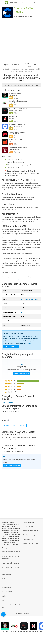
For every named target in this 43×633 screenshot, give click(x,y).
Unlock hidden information (21, 373)
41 (22, 312)
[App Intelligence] (3, 614)
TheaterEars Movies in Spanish (18, 148)
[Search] (39, 2)
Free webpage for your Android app (11, 606)
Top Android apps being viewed (11, 551)
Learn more (30, 343)
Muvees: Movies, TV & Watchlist (18, 109)
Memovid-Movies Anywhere (17, 132)
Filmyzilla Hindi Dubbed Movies (18, 101)
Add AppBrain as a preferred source (14, 425)
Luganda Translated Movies (17, 124)
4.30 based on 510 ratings (29, 299)
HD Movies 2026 (14, 116)
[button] (21, 420)
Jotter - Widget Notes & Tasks (10, 567)
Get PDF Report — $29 (11, 346)
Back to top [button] (38, 615)
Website (4, 416)
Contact (4, 578)
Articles (4, 596)
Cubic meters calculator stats (10, 563)
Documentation (6, 587)
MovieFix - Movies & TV (16, 140)
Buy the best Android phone (31, 543)
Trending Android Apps (29, 535)
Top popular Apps (28, 539)
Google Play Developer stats (31, 530)
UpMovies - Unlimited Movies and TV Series (10, 557)
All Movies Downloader (15, 93)
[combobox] (30, 2)
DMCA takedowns (7, 591)
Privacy (4, 583)
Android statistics (28, 526)
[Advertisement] (21, 40)
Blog (3, 600)
